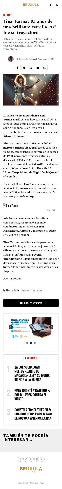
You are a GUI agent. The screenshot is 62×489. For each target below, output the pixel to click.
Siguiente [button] (51, 327)
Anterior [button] (10, 327)
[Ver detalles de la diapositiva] (31, 328)
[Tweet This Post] (24, 68)
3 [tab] (35, 343)
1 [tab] (27, 343)
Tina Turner (36, 290)
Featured (25, 290)
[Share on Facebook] (18, 68)
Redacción (23, 58)
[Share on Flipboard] (31, 68)
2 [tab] (31, 343)
